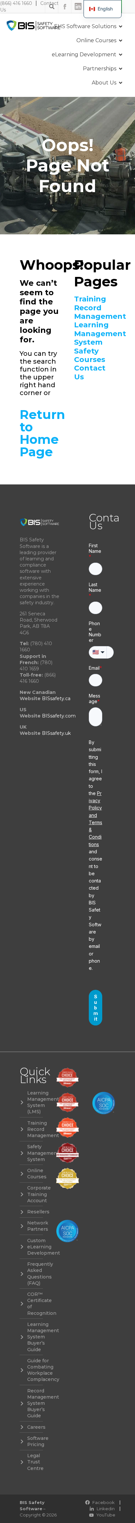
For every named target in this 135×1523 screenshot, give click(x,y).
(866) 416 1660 (16, 3)
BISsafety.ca (56, 698)
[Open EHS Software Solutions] (120, 26)
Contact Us (90, 372)
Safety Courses (89, 355)
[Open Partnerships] (120, 69)
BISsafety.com (59, 716)
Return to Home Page (42, 433)
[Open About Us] (120, 83)
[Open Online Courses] (120, 41)
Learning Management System (94, 334)
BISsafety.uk (56, 733)
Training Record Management (94, 308)
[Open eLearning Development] (120, 55)
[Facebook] (64, 6)
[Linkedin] (78, 6)
